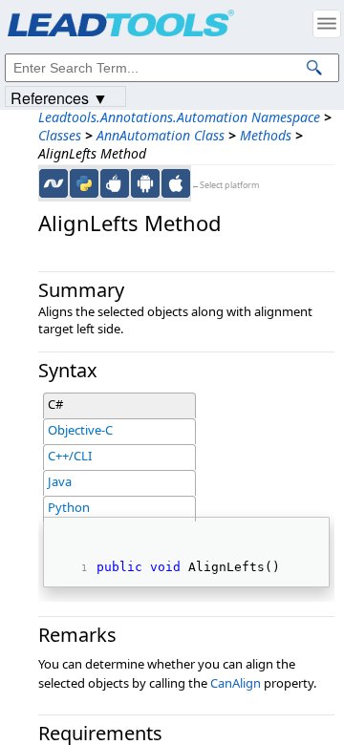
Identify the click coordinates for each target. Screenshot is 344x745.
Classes (59, 135)
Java (60, 481)
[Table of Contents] (326, 24)
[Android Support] (145, 183)
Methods (265, 135)
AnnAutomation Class (161, 135)
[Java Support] (114, 183)
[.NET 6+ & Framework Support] (53, 183)
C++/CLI (70, 455)
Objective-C (80, 429)
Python (69, 507)
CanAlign (235, 683)
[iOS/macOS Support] (175, 183)
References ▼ (59, 97)
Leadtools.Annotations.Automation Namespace (179, 117)
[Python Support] (84, 183)
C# (55, 404)
